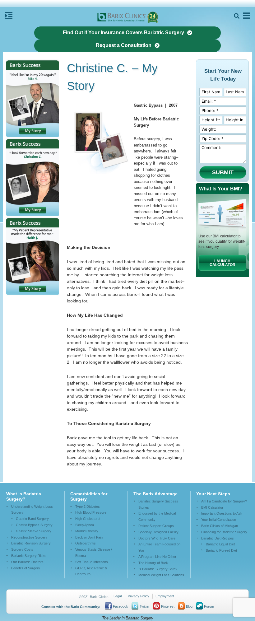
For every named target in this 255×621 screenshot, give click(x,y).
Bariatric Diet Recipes (217, 538)
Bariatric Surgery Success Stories (158, 504)
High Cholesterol (87, 519)
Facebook (120, 606)
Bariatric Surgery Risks (28, 556)
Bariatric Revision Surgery (31, 543)
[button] (236, 16)
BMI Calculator (212, 507)
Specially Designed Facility (158, 532)
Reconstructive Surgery (29, 537)
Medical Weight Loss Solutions (161, 575)
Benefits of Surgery (25, 568)
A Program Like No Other (157, 556)
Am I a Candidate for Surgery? (224, 501)
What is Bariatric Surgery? (23, 496)
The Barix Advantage (155, 493)
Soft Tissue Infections (91, 562)
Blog (189, 606)
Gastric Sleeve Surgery (33, 531)
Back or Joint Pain (89, 537)
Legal (118, 596)
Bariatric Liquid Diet (220, 544)
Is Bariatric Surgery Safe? (157, 569)
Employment (164, 596)
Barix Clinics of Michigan (219, 526)
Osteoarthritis (85, 543)
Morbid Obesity (86, 531)
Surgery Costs (22, 549)
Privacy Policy (138, 596)
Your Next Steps (213, 493)
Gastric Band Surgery (32, 519)
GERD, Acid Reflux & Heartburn (91, 571)
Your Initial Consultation (218, 519)
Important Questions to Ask (221, 513)
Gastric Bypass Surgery (34, 525)
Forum (209, 606)
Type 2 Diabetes (87, 506)
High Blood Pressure (90, 512)
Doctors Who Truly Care (156, 538)
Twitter (145, 606)
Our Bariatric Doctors (27, 562)
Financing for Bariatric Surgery (224, 532)
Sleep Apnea (84, 525)
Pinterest (167, 606)
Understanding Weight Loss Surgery (32, 510)
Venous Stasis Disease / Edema (93, 553)
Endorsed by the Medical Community (157, 516)
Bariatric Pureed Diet (221, 550)
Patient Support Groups (156, 526)
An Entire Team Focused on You (159, 547)
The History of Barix (153, 563)
